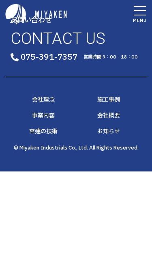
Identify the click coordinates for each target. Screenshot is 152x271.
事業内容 (43, 116)
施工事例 (108, 100)
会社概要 (108, 116)
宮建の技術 (43, 131)
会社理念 (43, 100)
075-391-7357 (49, 57)
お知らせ (108, 131)
